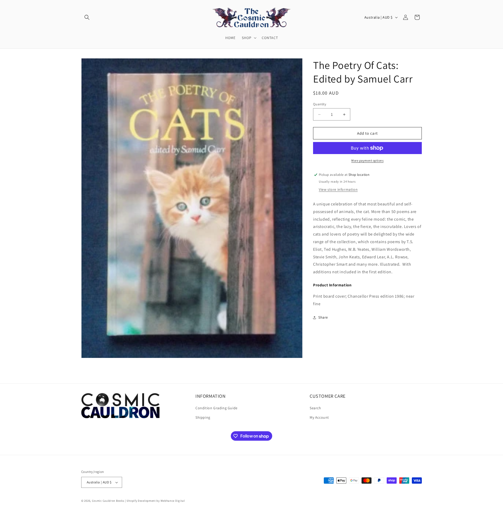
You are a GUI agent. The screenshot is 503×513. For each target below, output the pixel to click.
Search (315, 408)
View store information (338, 189)
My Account (319, 417)
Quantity (319, 104)
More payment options (367, 160)
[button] (87, 17)
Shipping (202, 417)
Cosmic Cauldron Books (108, 501)
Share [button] (323, 317)
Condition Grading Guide (216, 408)
